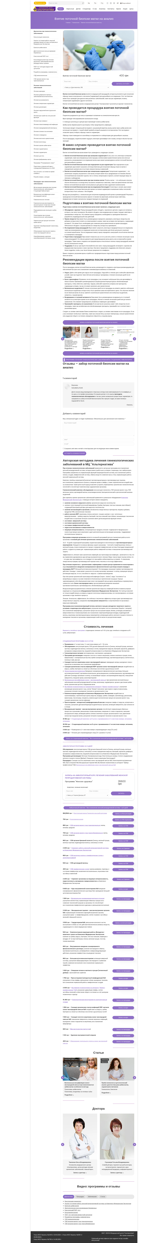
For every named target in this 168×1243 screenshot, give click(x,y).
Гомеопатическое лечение (41, 199)
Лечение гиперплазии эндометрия (44, 103)
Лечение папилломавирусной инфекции (46, 124)
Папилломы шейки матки (71, 1059)
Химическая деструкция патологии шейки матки (44, 221)
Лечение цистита (39, 156)
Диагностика (68, 1197)
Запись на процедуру (123, 899)
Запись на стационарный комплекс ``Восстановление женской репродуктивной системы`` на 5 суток (98, 738)
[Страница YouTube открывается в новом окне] (114, 3)
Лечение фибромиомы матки (42, 159)
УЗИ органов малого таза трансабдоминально (80, 1224)
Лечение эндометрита (40, 152)
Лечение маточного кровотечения (44, 138)
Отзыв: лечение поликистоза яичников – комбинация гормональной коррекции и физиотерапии (125, 343)
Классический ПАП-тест (72, 1210)
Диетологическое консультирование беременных (81, 1208)
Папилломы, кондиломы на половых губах (75, 1062)
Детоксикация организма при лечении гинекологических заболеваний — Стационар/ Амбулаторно (45, 189)
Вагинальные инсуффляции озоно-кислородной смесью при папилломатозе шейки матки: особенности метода (71, 343)
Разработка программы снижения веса (77, 1217)
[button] (62, 338)
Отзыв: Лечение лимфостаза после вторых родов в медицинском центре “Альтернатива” (107, 342)
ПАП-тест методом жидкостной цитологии (78, 1215)
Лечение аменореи (39, 91)
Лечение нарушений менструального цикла (45, 111)
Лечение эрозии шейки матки (42, 145)
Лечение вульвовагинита (41, 100)
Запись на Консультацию (123, 814)
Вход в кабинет (126, 3)
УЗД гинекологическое (72, 1219)
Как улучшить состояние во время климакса (44, 172)
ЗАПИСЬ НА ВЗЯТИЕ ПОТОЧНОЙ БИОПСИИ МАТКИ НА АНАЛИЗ (98, 322)
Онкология (104, 1062)
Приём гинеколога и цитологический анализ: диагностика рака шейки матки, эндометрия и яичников (89, 343)
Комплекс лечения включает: (77, 787)
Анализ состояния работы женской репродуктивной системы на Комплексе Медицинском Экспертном (98, 1204)
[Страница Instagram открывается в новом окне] (111, 3)
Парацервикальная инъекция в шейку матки (45, 211)
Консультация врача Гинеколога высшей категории (90, 813)
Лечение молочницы (40, 142)
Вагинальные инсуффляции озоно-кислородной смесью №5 (96, 765)
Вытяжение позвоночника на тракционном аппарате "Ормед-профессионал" (92, 687)
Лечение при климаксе (40, 121)
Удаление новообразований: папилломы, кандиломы (46, 226)
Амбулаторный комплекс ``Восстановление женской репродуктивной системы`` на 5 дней (98, 808)
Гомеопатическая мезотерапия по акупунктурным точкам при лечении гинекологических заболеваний (44, 204)
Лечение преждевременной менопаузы (45, 128)
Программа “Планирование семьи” (44, 163)
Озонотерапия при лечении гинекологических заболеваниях (43, 216)
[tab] (98, 360)
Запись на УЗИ (123, 826)
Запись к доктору (79, 1173)
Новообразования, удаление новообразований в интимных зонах (44, 237)
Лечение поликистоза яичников (43, 131)
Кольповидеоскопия (76, 819)
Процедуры (80, 1197)
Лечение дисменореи (40, 107)
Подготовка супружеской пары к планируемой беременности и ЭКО (44, 167)
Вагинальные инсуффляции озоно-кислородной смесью (44, 195)
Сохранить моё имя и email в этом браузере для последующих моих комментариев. (91, 449)
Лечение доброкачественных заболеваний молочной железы (43, 95)
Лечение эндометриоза (41, 149)
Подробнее (68, 349)
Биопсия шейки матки (72, 1206)
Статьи (102, 1197)
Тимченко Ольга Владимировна (80, 1162)
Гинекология (105, 1059)
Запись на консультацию (123, 923)
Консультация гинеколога (73, 1201)
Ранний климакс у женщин (42, 177)
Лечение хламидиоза (40, 135)
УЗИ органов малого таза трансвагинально (79, 1221)
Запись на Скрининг (123, 848)
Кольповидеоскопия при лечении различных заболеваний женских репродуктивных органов (44, 61)
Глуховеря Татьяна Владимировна (117, 1162)
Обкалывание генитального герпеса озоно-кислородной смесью (44, 232)
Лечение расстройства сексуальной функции (44, 116)
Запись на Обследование (123, 820)
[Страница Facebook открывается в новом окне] (107, 3)
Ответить (130, 405)
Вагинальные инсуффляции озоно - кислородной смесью (85, 680)
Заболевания (92, 1197)
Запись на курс (123, 889)
